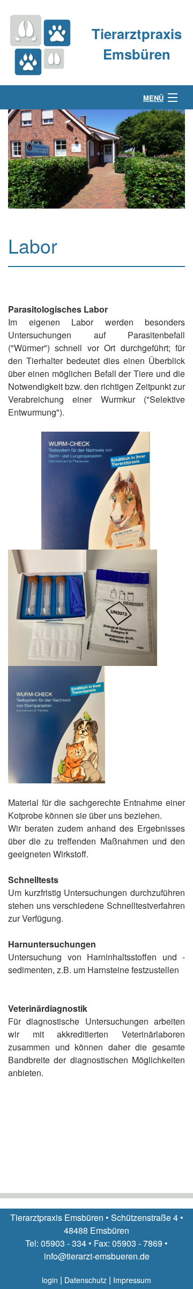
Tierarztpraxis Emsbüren (137, 44)
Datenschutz (85, 1280)
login (50, 1280)
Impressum (132, 1280)
